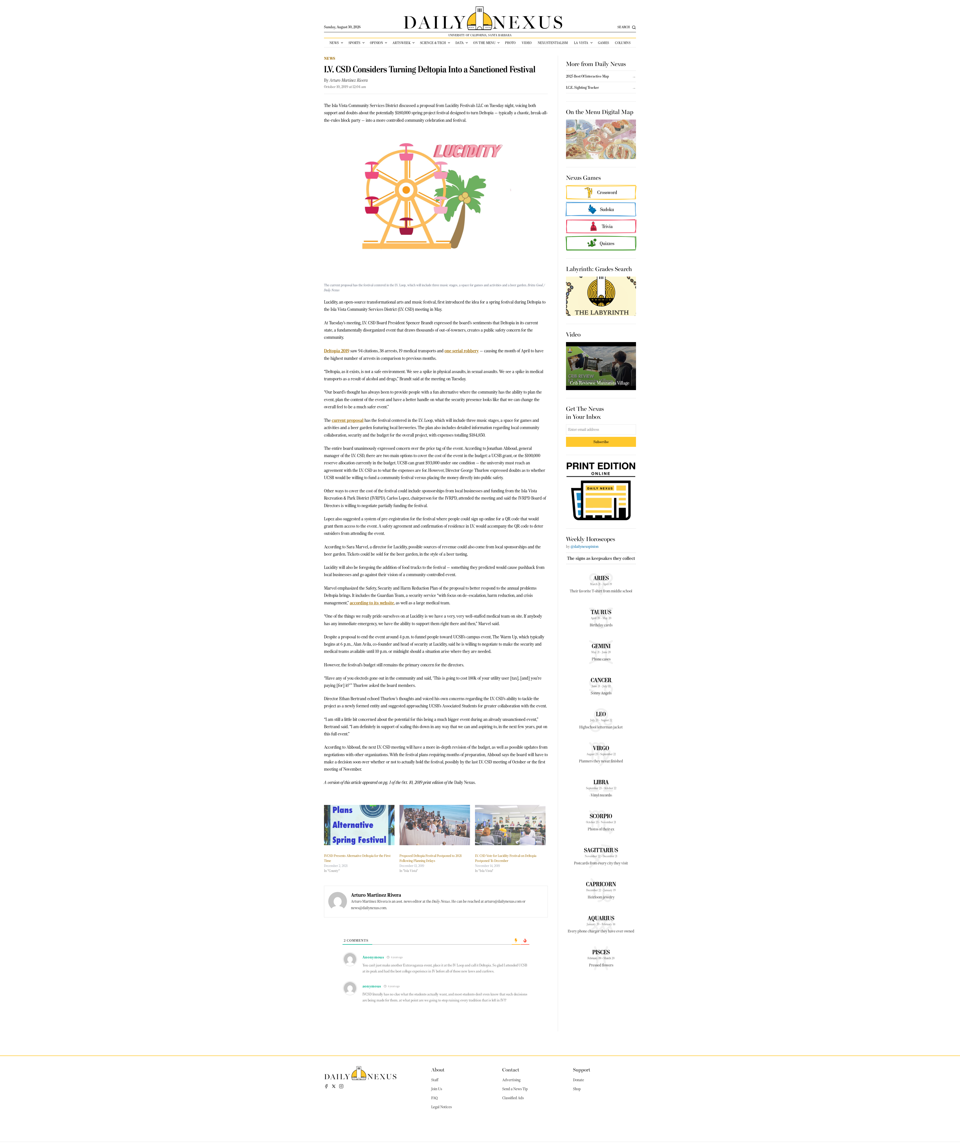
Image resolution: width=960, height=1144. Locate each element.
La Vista (581, 43)
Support (581, 1069)
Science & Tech (433, 43)
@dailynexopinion (584, 546)
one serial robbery (461, 350)
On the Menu (484, 43)
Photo (510, 43)
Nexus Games (583, 177)
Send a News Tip (515, 1089)
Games (603, 43)
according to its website (372, 602)
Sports (354, 43)
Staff (434, 1080)
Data (460, 43)
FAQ (434, 1098)
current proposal (348, 420)
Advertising (511, 1080)
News (334, 43)
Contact (510, 1069)
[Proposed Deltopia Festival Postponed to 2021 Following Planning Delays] (435, 825)
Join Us (436, 1089)
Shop (577, 1089)
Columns (622, 43)
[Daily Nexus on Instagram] (341, 1086)
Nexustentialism (553, 43)
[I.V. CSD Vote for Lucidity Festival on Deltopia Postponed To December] (510, 825)
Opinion (376, 43)
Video (527, 43)
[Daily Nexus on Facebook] (326, 1086)
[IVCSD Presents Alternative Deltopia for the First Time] (359, 825)
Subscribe (601, 441)
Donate (578, 1080)
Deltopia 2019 (336, 350)
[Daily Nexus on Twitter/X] (334, 1086)
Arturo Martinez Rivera (349, 80)
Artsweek (401, 43)
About (437, 1069)
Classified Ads (513, 1098)
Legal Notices (441, 1107)
